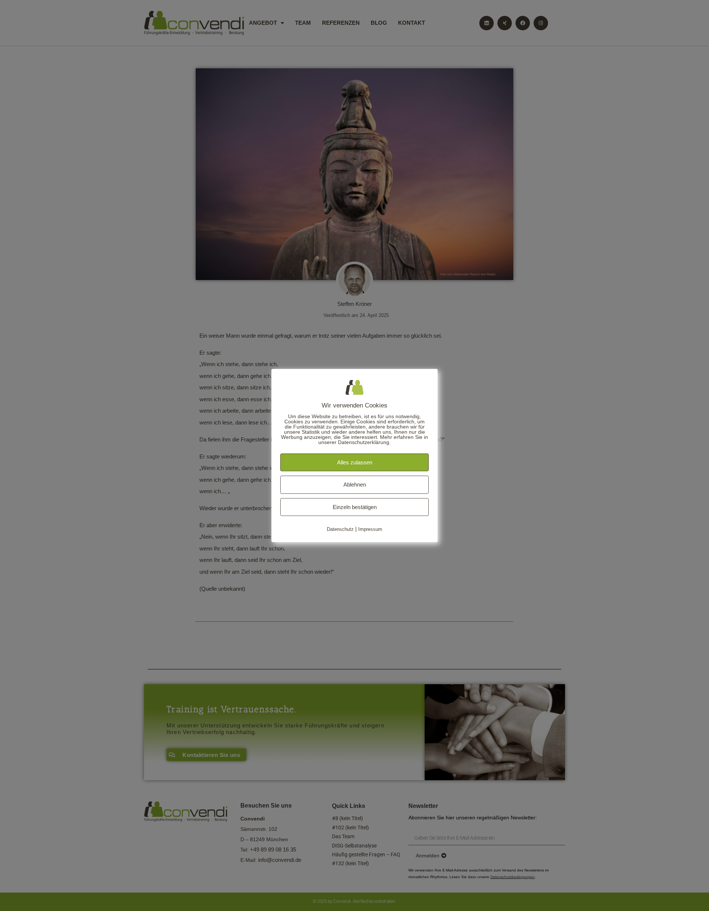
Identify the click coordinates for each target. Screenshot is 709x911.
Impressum (370, 529)
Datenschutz (340, 529)
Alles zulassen (354, 462)
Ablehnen (354, 484)
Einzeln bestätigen (355, 507)
